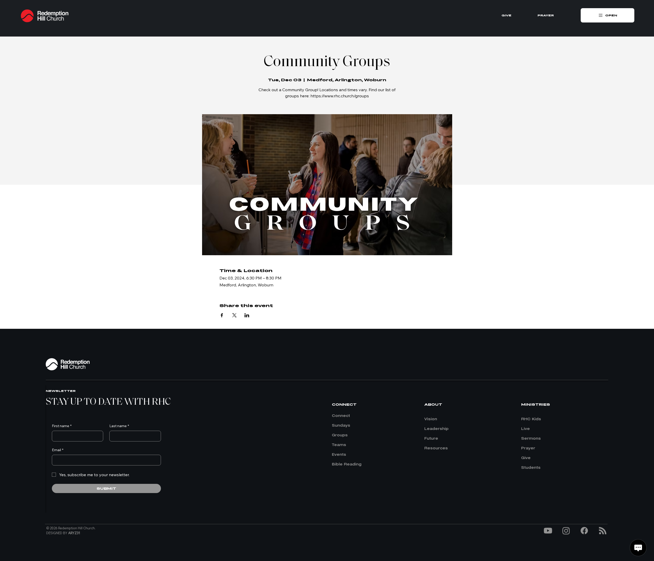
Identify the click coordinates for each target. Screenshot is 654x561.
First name (62, 426)
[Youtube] (548, 530)
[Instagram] (566, 530)
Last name (119, 426)
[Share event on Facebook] (221, 315)
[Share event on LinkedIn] (246, 315)
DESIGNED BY (63, 533)
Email (57, 450)
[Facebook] (584, 530)
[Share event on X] (234, 315)
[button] (607, 15)
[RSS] (603, 530)
